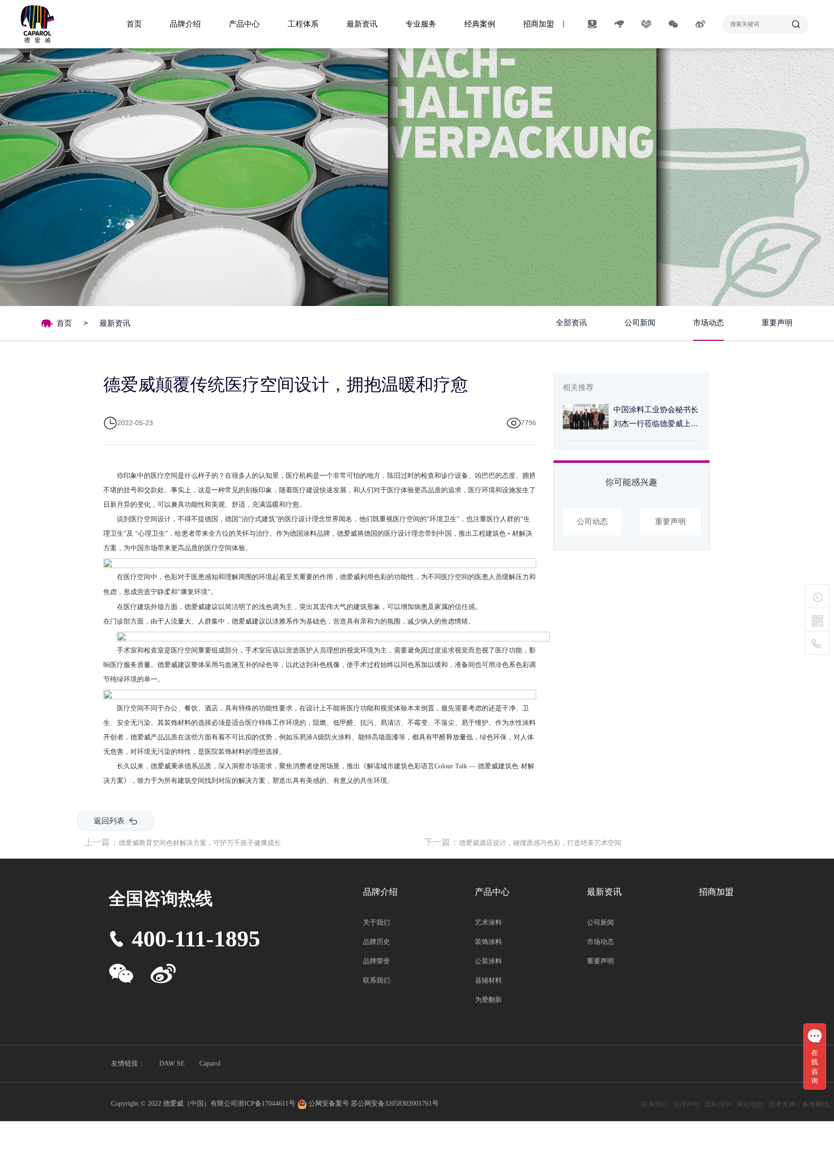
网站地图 (750, 1104)
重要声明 (777, 323)
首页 (134, 24)
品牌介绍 (185, 24)
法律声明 (686, 1104)
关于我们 (376, 922)
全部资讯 (571, 323)
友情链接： (128, 1063)
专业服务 (420, 24)
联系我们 (376, 980)
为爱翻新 (488, 999)
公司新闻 (640, 323)
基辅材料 (488, 980)
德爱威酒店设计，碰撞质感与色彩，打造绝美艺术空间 (540, 843)
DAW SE (172, 1063)
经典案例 (479, 24)
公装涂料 (488, 961)
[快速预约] (817, 596)
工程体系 (303, 24)
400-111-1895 (196, 938)
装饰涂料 (488, 941)
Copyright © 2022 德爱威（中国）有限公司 (174, 1103)
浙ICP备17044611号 (267, 1103)
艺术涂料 (488, 922)
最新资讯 (362, 24)
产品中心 (244, 24)
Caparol (210, 1063)
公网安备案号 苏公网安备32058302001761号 (373, 1103)
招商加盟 (538, 24)
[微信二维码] (817, 621)
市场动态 (708, 323)
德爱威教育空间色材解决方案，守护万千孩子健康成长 (200, 843)
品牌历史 (376, 941)
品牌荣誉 (376, 961)
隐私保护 (718, 1104)
